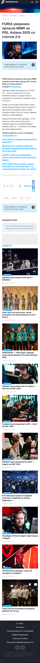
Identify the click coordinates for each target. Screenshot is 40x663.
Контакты (20, 627)
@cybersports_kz (10, 135)
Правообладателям (20, 635)
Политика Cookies (20, 638)
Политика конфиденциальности (20, 642)
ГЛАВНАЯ (4, 16)
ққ (32, 2)
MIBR (14, 198)
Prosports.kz (15, 87)
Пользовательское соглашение (20, 631)
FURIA (6, 198)
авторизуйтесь (11, 228)
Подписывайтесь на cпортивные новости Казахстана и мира (15, 66)
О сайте (20, 623)
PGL (21, 198)
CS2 (28, 198)
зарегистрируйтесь (26, 228)
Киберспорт (13, 16)
